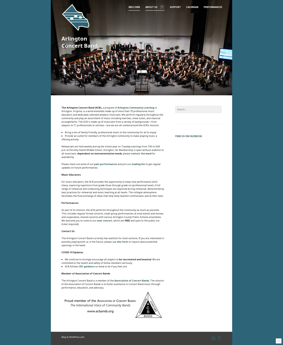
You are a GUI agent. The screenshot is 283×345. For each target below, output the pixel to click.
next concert (104, 220)
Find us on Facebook (188, 136)
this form (122, 241)
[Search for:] (198, 109)
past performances (105, 164)
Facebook (214, 340)
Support (175, 7)
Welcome (134, 7)
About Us (151, 7)
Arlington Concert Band (79, 42)
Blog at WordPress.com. (73, 337)
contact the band (141, 153)
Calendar (192, 7)
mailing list (138, 164)
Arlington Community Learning (135, 107)
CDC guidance (87, 266)
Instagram (220, 340)
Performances (213, 7)
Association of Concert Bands (131, 280)
